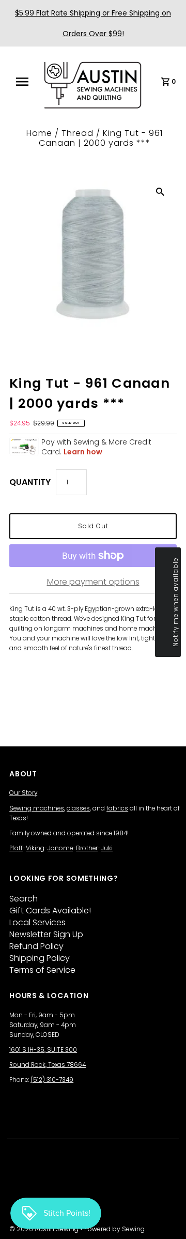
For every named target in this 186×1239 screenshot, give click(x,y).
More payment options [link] (93, 582)
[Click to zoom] (160, 191)
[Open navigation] (25, 82)
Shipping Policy (39, 958)
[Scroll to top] (165, 1218)
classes (78, 808)
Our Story (23, 793)
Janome (60, 848)
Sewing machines (36, 808)
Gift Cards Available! (50, 910)
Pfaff (16, 848)
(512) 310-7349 (51, 1080)
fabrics (117, 808)
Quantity (30, 482)
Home (39, 133)
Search (23, 899)
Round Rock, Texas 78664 (47, 1065)
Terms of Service (42, 970)
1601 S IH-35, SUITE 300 (43, 1050)
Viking (35, 848)
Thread (77, 133)
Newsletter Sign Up (46, 934)
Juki (107, 848)
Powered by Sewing (114, 1229)
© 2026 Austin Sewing (44, 1229)
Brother (87, 848)
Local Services (37, 922)
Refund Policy (36, 946)
